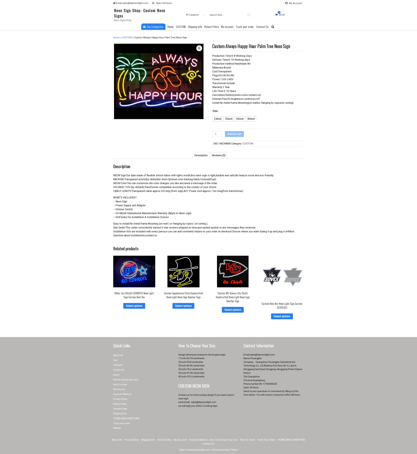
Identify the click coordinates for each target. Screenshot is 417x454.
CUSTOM (181, 27)
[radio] (218, 118)
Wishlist (117, 428)
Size (215, 111)
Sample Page (120, 408)
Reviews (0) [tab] (218, 155)
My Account (295, 3)
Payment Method (122, 394)
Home (170, 27)
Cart (115, 360)
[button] (199, 48)
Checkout (118, 365)
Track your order (245, 27)
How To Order (120, 384)
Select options (134, 305)
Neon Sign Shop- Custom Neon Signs (139, 13)
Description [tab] (201, 155)
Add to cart (234, 134)
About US (118, 355)
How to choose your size (125, 379)
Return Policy (211, 27)
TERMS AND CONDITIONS (126, 418)
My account (227, 27)
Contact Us (262, 27)
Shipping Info (195, 27)
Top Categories (155, 27)
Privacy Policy (120, 399)
